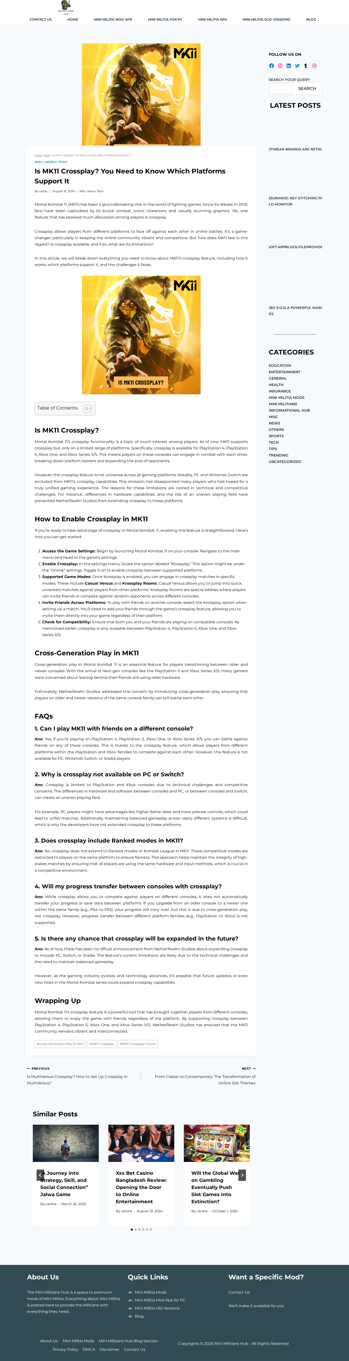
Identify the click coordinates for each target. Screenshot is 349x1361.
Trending (278, 455)
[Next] (242, 1175)
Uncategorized (285, 461)
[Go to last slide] (40, 1175)
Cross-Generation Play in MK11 (60, 1044)
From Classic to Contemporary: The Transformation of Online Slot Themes (205, 1076)
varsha (51, 1204)
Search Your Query (289, 79)
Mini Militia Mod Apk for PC (160, 1300)
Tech (62, 162)
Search (307, 88)
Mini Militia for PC (165, 19)
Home (72, 19)
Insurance (280, 391)
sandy (43, 191)
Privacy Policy (65, 1349)
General (278, 378)
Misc (39, 162)
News (51, 162)
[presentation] (66, 1143)
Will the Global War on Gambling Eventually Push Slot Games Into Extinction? (215, 1187)
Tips (273, 449)
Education (280, 365)
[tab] (132, 1229)
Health (276, 384)
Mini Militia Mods (286, 397)
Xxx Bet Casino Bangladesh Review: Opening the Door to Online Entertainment (141, 1187)
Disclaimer (109, 1349)
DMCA (89, 1349)
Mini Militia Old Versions (266, 19)
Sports (276, 436)
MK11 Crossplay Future (138, 1044)
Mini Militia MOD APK (113, 19)
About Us (49, 1341)
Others (276, 429)
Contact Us (41, 19)
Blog (139, 1316)
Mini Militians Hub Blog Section (128, 1341)
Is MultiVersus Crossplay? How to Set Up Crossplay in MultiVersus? (77, 1076)
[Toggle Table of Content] (85, 409)
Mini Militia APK (212, 19)
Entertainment (284, 372)
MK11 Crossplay (102, 1044)
